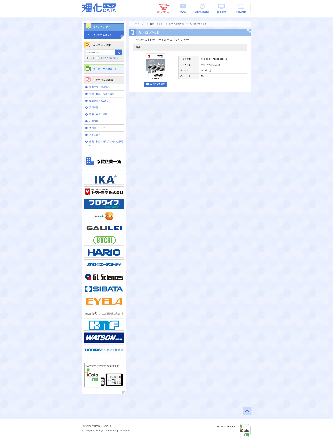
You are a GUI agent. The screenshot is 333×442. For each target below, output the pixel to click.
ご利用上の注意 (202, 8)
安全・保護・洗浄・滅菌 (101, 93)
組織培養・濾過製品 (99, 87)
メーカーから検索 (104, 68)
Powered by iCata (234, 430)
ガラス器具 (95, 134)
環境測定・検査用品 (99, 100)
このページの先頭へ (247, 411)
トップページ (137, 24)
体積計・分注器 (97, 127)
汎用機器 (93, 107)
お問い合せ (241, 8)
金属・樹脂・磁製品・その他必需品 (106, 143)
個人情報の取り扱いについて (97, 425)
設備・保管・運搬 (98, 114)
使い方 (183, 8)
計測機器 (93, 121)
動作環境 (221, 8)
